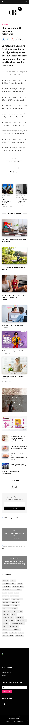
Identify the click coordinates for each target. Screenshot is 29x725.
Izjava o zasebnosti (6, 672)
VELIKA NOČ (16, 629)
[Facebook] (3, 39)
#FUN (12, 580)
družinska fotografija (14, 161)
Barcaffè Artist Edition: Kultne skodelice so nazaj (14, 563)
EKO (10, 593)
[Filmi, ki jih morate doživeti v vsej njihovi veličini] (14, 227)
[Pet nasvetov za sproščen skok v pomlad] (14, 255)
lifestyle (20, 164)
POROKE (5, 623)
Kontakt (4, 675)
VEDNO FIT (6, 629)
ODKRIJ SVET (19, 617)
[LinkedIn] (16, 172)
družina (14, 158)
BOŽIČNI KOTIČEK (14, 558)
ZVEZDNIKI (19, 636)
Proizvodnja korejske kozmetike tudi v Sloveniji (19, 465)
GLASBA (5, 596)
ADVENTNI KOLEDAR (9, 584)
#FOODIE (5, 580)
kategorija (5, 602)
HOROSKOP (14, 596)
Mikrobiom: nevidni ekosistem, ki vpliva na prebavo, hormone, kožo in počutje (19, 456)
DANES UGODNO (7, 590)
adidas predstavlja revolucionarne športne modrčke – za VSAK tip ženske (14, 297)
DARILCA (18, 590)
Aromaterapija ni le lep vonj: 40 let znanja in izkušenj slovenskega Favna (14, 404)
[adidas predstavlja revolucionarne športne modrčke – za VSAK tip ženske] (14, 283)
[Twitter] (8, 39)
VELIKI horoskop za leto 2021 (14, 534)
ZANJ (20, 632)
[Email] (21, 39)
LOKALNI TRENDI (17, 611)
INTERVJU (14, 397)
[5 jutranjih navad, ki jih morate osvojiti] (14, 365)
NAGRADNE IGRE (7, 617)
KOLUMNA (15, 605)
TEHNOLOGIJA (13, 626)
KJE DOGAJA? (15, 602)
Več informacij (18, 721)
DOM (4, 593)
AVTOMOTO (6, 587)
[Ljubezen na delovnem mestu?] (14, 313)
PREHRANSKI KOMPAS (17, 623)
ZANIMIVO (13, 632)
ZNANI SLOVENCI (8, 636)
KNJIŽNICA (6, 605)
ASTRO (14, 530)
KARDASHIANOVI (16, 599)
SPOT (4, 626)
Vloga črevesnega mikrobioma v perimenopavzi (11, 472)
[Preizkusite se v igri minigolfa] (14, 339)
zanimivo (14, 168)
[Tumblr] (16, 39)
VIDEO (5, 632)
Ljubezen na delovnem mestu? (12, 325)
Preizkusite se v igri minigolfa (12, 351)
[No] (27, 720)
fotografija (9, 164)
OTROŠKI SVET (21, 620)
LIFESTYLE (5, 24)
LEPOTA (14, 608)
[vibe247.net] (14, 11)
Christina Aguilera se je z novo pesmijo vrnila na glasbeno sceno (21, 200)
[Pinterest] (12, 39)
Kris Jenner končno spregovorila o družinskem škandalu (6, 201)
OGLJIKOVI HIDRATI (8, 620)
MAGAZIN (6, 614)
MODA (13, 614)
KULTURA (5, 608)
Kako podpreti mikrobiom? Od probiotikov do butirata (19, 447)
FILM (16, 593)
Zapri (8, 721)
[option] (14, 400)
